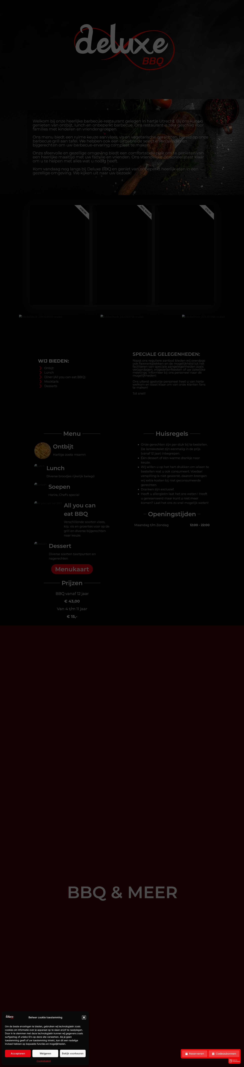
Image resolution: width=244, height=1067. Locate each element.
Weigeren (45, 1053)
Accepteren (18, 1053)
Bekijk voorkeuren (72, 1053)
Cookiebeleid (44, 1061)
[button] (84, 1017)
